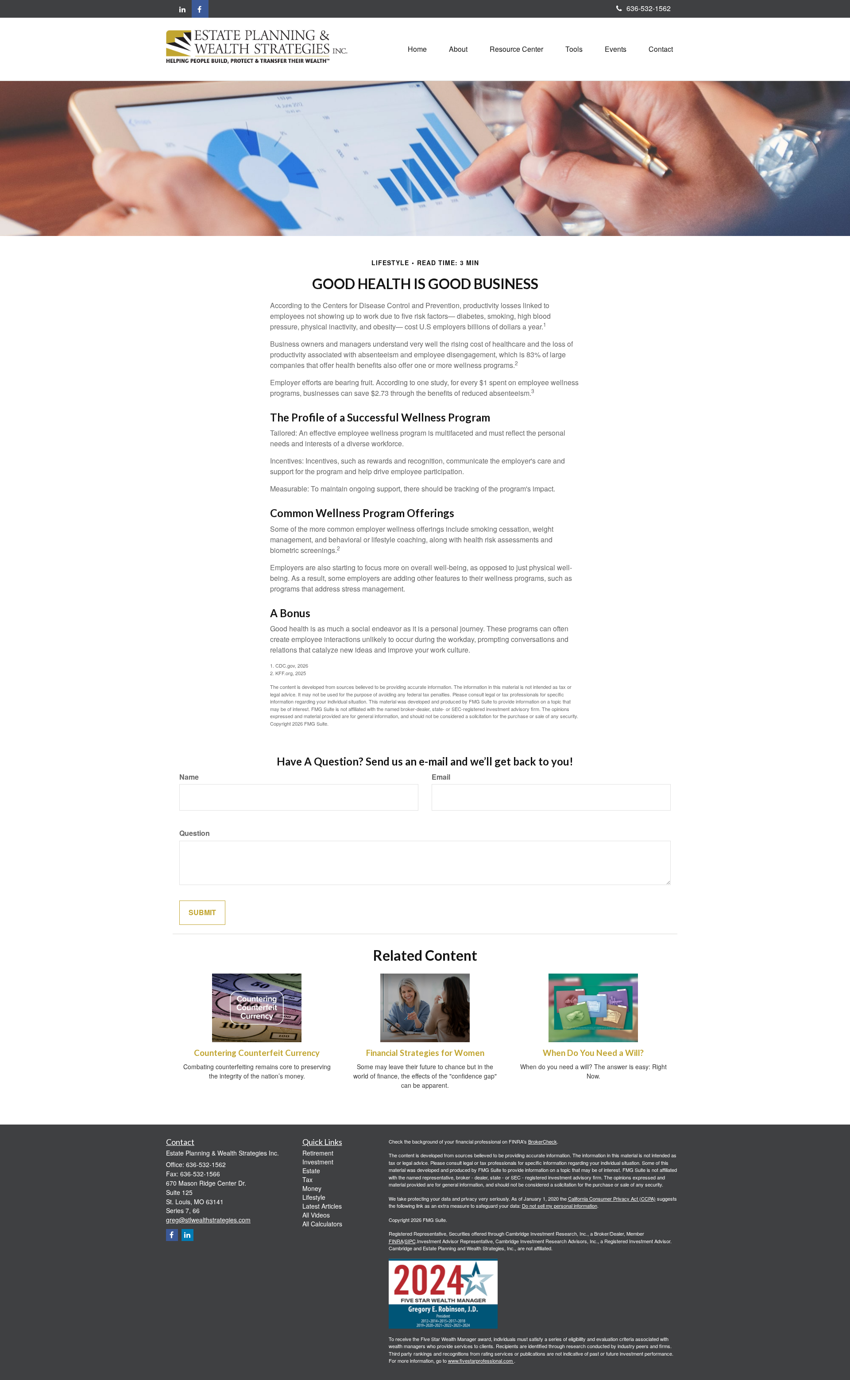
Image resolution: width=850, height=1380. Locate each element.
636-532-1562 (648, 8)
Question (194, 833)
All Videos (316, 1214)
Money (311, 1188)
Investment (317, 1161)
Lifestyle (313, 1197)
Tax (307, 1179)
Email (441, 777)
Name (189, 777)
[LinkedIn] (182, 9)
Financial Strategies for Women (425, 1053)
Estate (311, 1170)
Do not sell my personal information (559, 1205)
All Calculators (322, 1223)
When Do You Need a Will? (593, 1053)
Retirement (317, 1152)
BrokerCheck (542, 1141)
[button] (458, 49)
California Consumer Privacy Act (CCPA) (612, 1198)
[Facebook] (200, 9)
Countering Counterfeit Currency (257, 1053)
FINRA (396, 1241)
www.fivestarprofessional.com (481, 1360)
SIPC (410, 1241)
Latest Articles (322, 1206)
